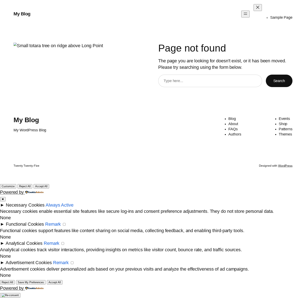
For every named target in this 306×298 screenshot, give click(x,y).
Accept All (41, 186)
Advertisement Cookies (29, 262)
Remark (53, 224)
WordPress (285, 165)
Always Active (59, 205)
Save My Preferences (31, 282)
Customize (8, 186)
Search (279, 81)
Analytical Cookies (24, 243)
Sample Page (281, 17)
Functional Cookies (25, 224)
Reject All (25, 186)
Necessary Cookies (25, 205)
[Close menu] (258, 7)
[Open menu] (245, 14)
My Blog (22, 13)
